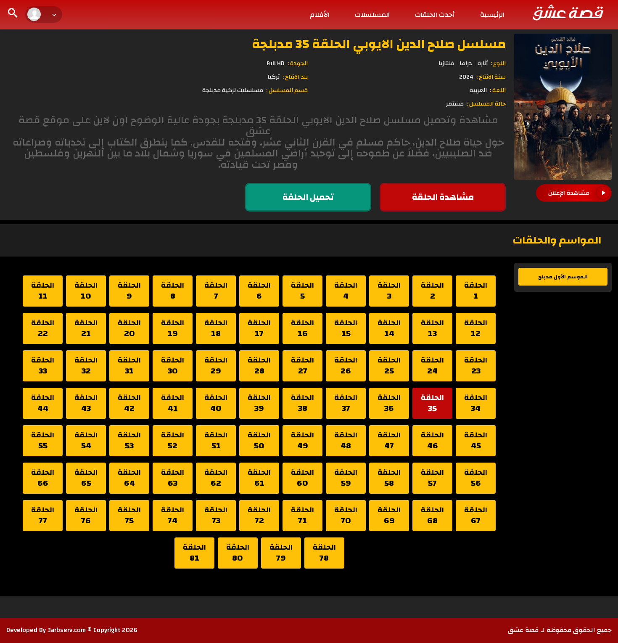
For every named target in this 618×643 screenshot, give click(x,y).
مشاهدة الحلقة (443, 197)
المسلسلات (372, 14)
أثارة (483, 63)
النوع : (498, 63)
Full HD (276, 63)
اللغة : (498, 90)
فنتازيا (446, 63)
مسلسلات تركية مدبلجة (232, 90)
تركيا (273, 77)
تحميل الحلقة (308, 197)
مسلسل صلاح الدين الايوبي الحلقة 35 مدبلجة (379, 44)
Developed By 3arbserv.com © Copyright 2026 (71, 630)
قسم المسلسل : (287, 90)
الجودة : (298, 63)
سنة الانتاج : (491, 77)
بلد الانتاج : (295, 77)
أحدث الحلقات (435, 14)
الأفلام (320, 14)
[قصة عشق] (567, 12)
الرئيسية (492, 14)
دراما (466, 63)
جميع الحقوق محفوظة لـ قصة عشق (560, 630)
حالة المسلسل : (486, 103)
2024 (466, 77)
